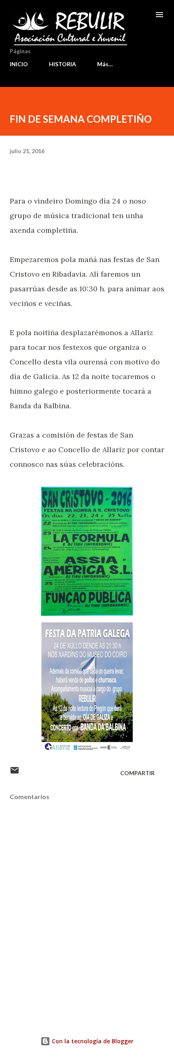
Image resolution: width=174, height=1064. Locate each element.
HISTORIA (62, 64)
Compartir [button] (137, 772)
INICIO (19, 64)
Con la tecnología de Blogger (92, 1041)
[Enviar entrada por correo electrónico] (14, 772)
